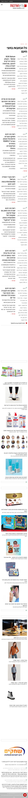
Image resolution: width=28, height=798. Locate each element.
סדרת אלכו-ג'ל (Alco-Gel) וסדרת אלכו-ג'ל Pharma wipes (15, 384)
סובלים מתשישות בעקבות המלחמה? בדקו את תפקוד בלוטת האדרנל (15, 454)
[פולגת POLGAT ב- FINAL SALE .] (14, 672)
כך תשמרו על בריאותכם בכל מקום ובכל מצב (16, 383)
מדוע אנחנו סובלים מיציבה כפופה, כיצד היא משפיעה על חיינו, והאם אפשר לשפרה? (14, 409)
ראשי (26, 44)
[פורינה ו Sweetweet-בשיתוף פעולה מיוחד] (14, 523)
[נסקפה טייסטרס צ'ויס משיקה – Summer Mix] (14, 547)
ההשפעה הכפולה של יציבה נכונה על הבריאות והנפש (15, 406)
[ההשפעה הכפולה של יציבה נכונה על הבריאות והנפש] (14, 395)
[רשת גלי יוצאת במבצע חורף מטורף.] (14, 695)
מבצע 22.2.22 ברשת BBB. (20, 638)
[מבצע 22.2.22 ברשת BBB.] (14, 627)
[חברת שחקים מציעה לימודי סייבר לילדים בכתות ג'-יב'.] (14, 751)
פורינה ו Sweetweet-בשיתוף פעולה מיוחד (16, 533)
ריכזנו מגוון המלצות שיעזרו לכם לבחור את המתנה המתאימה (16, 478)
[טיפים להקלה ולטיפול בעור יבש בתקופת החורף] (14, 420)
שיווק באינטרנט (16, 795)
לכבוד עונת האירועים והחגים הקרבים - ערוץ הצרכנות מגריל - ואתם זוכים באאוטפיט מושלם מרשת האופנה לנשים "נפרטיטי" (15, 788)
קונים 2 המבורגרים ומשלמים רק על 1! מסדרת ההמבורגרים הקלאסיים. (14, 639)
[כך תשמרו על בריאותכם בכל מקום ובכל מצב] (14, 372)
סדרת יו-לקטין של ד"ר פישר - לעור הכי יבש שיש (18, 432)
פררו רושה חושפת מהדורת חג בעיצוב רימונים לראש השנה (14, 510)
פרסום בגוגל (11, 795)
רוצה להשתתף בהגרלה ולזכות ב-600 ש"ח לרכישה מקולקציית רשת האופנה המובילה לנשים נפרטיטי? (14, 785)
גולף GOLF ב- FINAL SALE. (20, 660)
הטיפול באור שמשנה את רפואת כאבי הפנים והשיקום (16, 604)
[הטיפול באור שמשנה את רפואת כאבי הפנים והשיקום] (14, 593)
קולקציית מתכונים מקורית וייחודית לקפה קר (19, 558)
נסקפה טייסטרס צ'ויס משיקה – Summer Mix (15, 557)
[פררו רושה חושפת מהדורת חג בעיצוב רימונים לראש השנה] (14, 499)
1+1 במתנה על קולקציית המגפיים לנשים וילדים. (18, 706)
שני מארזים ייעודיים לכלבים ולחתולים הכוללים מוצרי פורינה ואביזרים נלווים (14, 535)
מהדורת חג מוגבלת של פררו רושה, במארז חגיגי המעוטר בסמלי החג (14, 512)
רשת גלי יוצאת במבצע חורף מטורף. (18, 705)
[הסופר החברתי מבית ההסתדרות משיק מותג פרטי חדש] (14, 569)
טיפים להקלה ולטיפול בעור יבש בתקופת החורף (15, 430)
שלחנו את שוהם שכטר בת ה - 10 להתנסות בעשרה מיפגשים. (16, 764)
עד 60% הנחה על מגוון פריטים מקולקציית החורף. (18, 684)
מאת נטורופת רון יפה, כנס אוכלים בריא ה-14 (19, 456)
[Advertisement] (14, 25)
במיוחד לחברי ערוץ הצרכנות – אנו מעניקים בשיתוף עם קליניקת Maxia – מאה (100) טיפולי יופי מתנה (14, 773)
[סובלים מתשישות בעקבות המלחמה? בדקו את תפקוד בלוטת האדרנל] (14, 443)
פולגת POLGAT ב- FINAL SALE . (18, 683)
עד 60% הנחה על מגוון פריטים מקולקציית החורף (18, 661)
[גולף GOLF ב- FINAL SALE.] (14, 650)
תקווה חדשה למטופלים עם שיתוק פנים (20, 607)
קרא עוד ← (12, 88)
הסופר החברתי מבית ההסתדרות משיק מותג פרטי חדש (14, 580)
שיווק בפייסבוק (6, 795)
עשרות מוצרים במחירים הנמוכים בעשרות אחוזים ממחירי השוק (16, 582)
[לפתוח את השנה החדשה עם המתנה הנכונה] (14, 467)
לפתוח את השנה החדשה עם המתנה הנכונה (16, 477)
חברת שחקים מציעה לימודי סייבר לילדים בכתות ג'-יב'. (14, 762)
